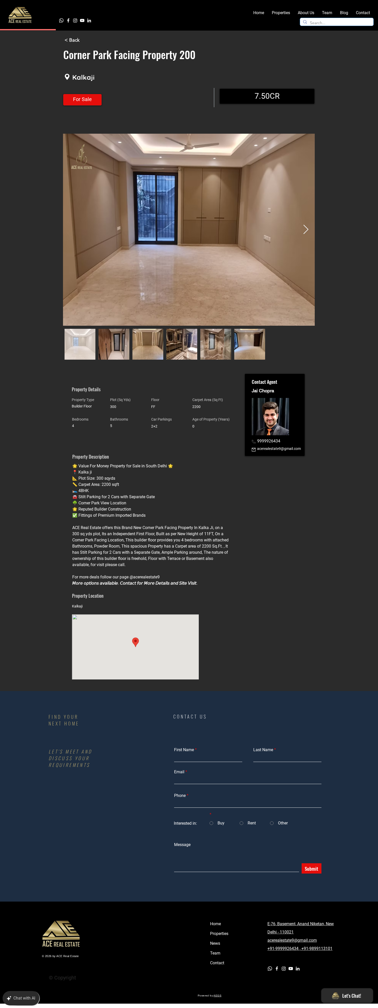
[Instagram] (75, 20)
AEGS (217, 995)
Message (182, 845)
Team (215, 953)
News (215, 943)
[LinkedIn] (89, 20)
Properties (219, 933)
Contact (217, 962)
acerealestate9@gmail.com (279, 449)
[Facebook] (68, 20)
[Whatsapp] (61, 20)
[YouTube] (82, 20)
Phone (180, 796)
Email (179, 772)
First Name (184, 750)
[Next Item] (306, 230)
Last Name (263, 750)
